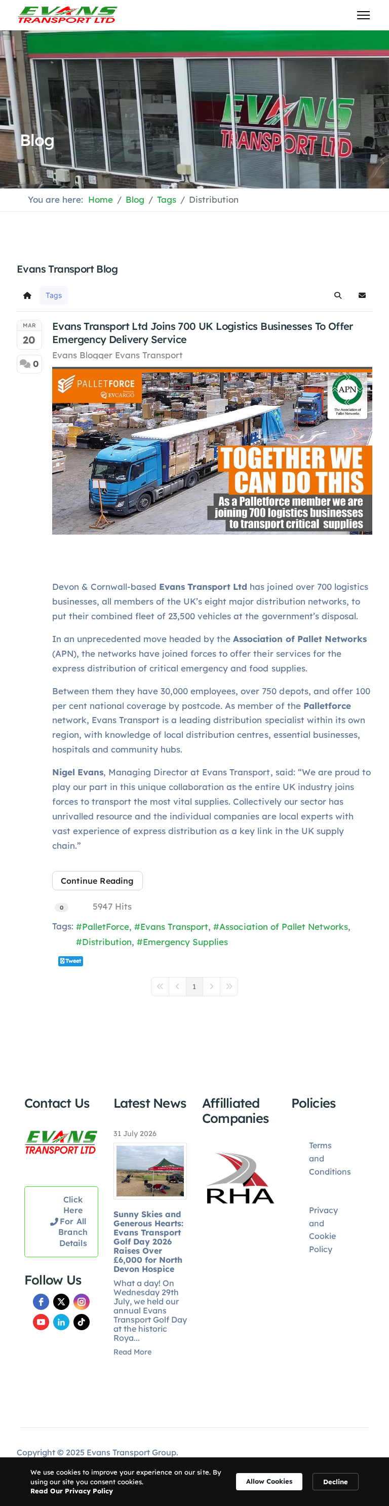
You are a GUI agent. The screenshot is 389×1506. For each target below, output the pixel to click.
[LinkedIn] (61, 1322)
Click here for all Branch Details (73, 1221)
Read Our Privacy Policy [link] (71, 1491)
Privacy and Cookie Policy (323, 1229)
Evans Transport (149, 355)
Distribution (107, 941)
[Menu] (363, 15)
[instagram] (81, 1302)
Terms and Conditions (330, 1158)
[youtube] (41, 1322)
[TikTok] (81, 1322)
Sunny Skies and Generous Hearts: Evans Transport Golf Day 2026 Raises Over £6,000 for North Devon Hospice (148, 1241)
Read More (132, 1352)
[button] (338, 295)
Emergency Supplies (185, 941)
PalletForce (105, 926)
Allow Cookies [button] (269, 1481)
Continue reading (97, 881)
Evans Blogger (82, 355)
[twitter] (61, 1302)
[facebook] (41, 1302)
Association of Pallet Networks (283, 926)
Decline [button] (335, 1482)
